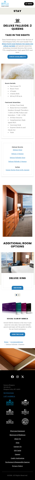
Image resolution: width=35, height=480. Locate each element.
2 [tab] (19, 295)
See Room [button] (17, 288)
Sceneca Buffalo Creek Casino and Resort (25, 402)
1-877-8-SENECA (9, 396)
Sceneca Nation (25, 421)
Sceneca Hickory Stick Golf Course (25, 411)
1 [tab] (16, 295)
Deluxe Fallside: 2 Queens (17, 161)
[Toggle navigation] (29, 3)
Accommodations (16, 342)
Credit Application (22, 458)
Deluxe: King (17, 150)
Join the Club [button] (17, 334)
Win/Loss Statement (17, 431)
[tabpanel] (17, 271)
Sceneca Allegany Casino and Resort (9, 411)
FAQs (17, 443)
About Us (17, 439)
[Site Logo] (5, 4)
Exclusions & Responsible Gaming (17, 462)
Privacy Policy (17, 466)
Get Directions (9, 393)
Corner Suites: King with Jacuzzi (17, 170)
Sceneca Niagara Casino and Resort (9, 402)
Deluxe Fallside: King (17, 158)
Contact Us (17, 446)
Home (6, 342)
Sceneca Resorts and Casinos (9, 421)
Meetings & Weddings (17, 435)
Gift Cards (17, 450)
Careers (24, 454)
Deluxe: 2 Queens (17, 154)
